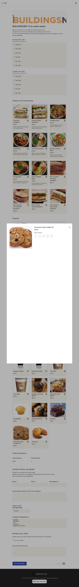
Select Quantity (38, 232)
